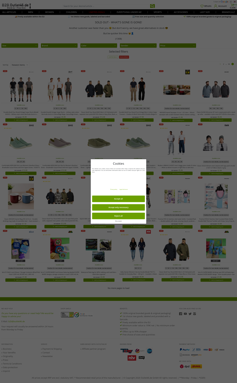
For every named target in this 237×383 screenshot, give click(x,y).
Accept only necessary (118, 207)
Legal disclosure (123, 189)
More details (118, 221)
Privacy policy (113, 189)
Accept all (118, 199)
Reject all (118, 216)
